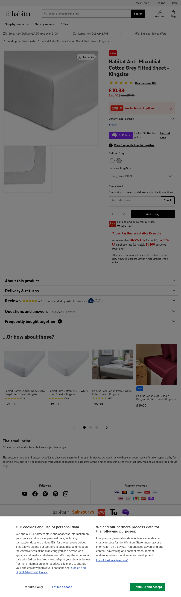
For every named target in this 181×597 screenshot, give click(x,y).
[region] (90, 556)
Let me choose (62, 587)
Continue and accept (147, 587)
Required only (33, 587)
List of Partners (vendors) (112, 560)
